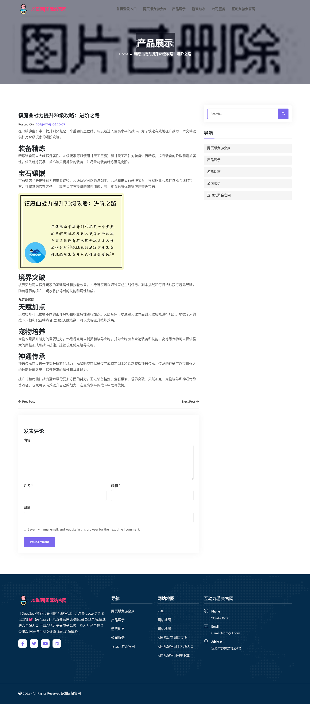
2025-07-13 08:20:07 (50, 124)
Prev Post (28, 401)
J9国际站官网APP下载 (174, 655)
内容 (27, 440)
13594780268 (220, 618)
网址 (27, 508)
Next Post (189, 401)
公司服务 (218, 9)
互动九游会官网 (243, 9)
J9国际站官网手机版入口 (176, 646)
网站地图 (164, 620)
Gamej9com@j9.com (225, 633)
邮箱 (115, 486)
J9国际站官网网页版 (172, 638)
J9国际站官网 (71, 693)
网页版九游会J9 (154, 9)
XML (161, 611)
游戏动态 (198, 9)
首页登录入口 (126, 9)
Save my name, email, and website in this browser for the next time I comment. (84, 529)
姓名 (28, 486)
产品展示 (179, 9)
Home (123, 54)
